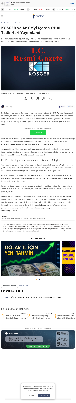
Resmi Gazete (24, 285)
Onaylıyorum (44, 395)
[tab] (36, 279)
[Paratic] (38, 16)
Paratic (3, 23)
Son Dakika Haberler (12, 290)
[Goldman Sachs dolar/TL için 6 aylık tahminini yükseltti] (30, 258)
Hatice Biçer (9, 107)
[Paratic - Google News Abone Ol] (66, 107)
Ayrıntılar (31, 395)
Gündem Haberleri (13, 23)
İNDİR (72, 4)
